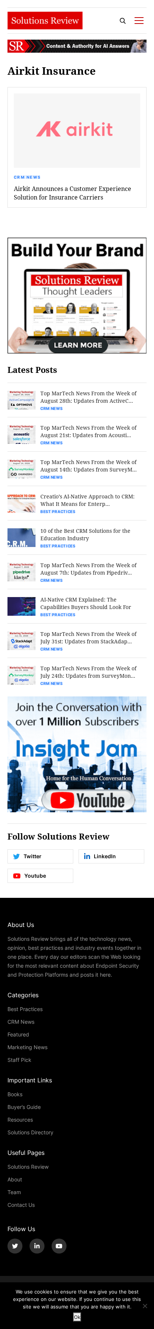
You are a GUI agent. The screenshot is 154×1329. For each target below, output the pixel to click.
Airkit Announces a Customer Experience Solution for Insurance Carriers (72, 193)
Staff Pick (19, 1059)
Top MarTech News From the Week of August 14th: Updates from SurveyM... (88, 465)
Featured (18, 1034)
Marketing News (27, 1047)
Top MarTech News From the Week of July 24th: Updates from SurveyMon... (88, 672)
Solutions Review (28, 1166)
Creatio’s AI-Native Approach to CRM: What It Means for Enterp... (87, 500)
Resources (20, 1119)
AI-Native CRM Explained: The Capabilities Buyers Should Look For (85, 603)
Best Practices (58, 511)
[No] (144, 1306)
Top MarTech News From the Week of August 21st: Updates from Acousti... (88, 431)
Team (14, 1192)
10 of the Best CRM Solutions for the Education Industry (85, 534)
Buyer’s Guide (24, 1106)
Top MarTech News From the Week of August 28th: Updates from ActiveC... (88, 397)
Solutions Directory (30, 1132)
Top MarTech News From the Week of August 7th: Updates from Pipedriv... (88, 569)
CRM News (27, 177)
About (14, 1179)
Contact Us (21, 1204)
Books (14, 1094)
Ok (77, 1317)
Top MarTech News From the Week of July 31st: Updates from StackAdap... (88, 637)
